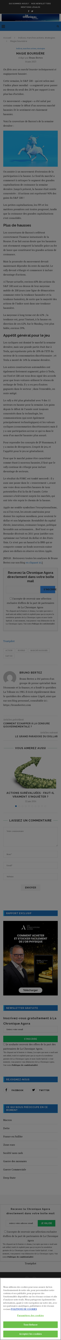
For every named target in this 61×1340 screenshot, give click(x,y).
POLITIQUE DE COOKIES (24, 1309)
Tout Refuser (30, 1324)
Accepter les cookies (30, 1333)
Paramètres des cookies (30, 1315)
